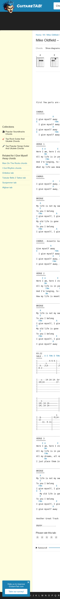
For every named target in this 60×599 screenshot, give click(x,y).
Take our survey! (16, 591)
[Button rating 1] (37, 537)
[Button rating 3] (46, 537)
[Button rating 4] (51, 537)
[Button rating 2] (42, 537)
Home (38, 35)
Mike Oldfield (53, 35)
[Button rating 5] (56, 537)
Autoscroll (42, 548)
